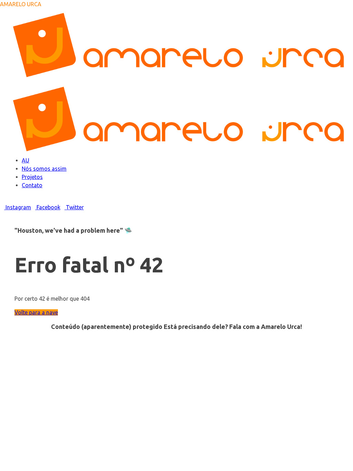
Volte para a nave (36, 312)
